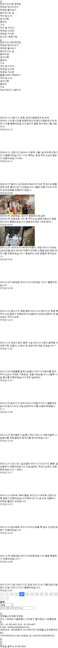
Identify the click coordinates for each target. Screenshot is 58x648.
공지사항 (4, 19)
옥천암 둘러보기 (8, 10)
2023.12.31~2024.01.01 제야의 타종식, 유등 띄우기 (25, 247)
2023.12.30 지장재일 (10, 282)
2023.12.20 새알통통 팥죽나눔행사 (17, 371)
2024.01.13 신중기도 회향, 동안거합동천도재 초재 (24, 117)
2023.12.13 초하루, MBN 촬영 (14, 495)
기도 (2, 25)
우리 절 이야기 (7, 27)
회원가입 (12, 36)
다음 (2, 598)
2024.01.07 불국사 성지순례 (14, 184)
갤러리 (3, 22)
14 (27, 594)
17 (41, 594)
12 (16, 594)
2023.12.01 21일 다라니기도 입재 (16, 584)
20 (56, 594)
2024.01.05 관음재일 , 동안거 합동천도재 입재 (22, 216)
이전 (7, 594)
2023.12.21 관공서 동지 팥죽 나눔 (16, 342)
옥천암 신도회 (7, 30)
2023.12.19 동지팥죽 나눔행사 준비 (17, 435)
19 (51, 594)
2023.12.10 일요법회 (10, 527)
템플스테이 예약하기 (10, 75)
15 (32, 594)
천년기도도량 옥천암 (10, 4)
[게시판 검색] (1, 93)
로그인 (3, 36)
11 (12, 594)
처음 (2, 594)
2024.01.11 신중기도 (10, 152)
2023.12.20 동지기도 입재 (12, 403)
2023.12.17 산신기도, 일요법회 (15, 463)
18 (46, 594)
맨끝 (7, 598)
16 (36, 594)
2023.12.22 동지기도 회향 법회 (15, 311)
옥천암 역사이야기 (9, 7)
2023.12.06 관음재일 (10, 556)
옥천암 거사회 (7, 33)
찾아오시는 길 (7, 13)
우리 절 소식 (6, 16)
